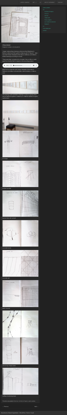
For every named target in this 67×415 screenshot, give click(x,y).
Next (36, 406)
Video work (47, 17)
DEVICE (46, 15)
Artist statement (50, 2)
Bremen (16, 401)
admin (18, 47)
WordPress (23, 413)
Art (34, 2)
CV (40, 2)
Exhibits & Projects (23, 401)
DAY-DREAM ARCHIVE (50, 22)
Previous (5, 406)
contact (60, 2)
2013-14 (46, 13)
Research (47, 24)
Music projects (48, 19)
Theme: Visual (30, 413)
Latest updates (24, 2)
